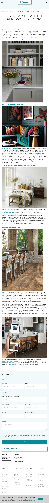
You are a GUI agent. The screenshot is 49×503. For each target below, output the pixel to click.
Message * (4, 421)
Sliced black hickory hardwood (10, 148)
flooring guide (8, 362)
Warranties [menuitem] (28, 482)
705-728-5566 (5, 458)
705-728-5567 (17, 460)
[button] (42, 2)
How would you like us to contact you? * (11, 396)
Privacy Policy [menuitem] (41, 486)
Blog (18, 11)
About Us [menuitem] (40, 472)
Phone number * (6, 404)
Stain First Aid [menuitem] (29, 474)
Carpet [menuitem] (3, 479)
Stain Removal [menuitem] (29, 472)
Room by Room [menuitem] (41, 474)
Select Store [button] (23, 7)
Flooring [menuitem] (4, 472)
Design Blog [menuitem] (17, 484)
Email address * (28, 404)
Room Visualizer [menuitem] (18, 472)
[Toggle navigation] (2, 2)
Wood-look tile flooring (8, 292)
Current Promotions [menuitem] (5, 489)
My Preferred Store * (29, 412)
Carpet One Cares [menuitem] (40, 477)
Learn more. (32, 500)
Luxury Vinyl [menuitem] (5, 474)
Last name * (28, 383)
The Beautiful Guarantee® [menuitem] (29, 480)
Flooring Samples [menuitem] (16, 475)
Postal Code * (5, 412)
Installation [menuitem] (28, 485)
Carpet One (5, 11)
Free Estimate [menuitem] (5, 486)
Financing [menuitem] (4, 492)
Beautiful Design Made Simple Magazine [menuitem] (17, 480)
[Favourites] (44, 2)
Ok (40, 499)
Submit (24, 441)
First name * (5, 383)
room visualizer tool (13, 364)
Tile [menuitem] (3, 484)
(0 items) (46, 2)
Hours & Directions (6, 460)
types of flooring (35, 362)
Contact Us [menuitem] (40, 480)
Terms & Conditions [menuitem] (40, 483)
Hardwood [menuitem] (4, 476)
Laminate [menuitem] (4, 481)
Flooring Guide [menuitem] (29, 476)
